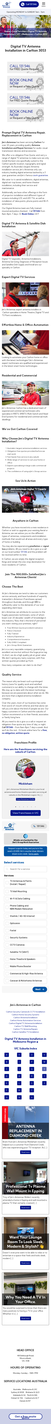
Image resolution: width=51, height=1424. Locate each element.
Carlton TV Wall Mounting (25, 1026)
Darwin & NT (25, 1401)
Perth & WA (32, 1395)
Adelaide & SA (19, 1395)
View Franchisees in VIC (26, 812)
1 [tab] (15, 806)
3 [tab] (23, 806)
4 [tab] (27, 806)
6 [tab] (35, 806)
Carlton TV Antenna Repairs (25, 1029)
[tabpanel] (25, 780)
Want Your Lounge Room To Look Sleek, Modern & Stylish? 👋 (25, 1242)
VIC (18, 34)
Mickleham (25, 783)
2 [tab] (19, 806)
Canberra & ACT (32, 1398)
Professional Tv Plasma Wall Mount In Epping (25, 1188)
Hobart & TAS (17, 1398)
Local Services (19, 31)
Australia (17, 1389)
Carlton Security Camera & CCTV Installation (25, 1012)
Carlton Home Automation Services (25, 1020)
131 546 (36, 211)
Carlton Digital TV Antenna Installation (25, 1023)
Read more (25, 1152)
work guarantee (40, 175)
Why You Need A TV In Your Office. (25, 1299)
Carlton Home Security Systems (25, 1014)
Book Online (28, 214)
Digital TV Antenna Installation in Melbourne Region (25, 1040)
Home (7, 31)
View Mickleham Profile (25, 799)
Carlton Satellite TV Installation (25, 1032)
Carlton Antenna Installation (25, 1017)
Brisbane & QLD (32, 1392)
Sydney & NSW (17, 1392)
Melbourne (27, 34)
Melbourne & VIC (29, 1389)
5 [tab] (31, 806)
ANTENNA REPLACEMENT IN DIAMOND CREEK (25, 1131)
